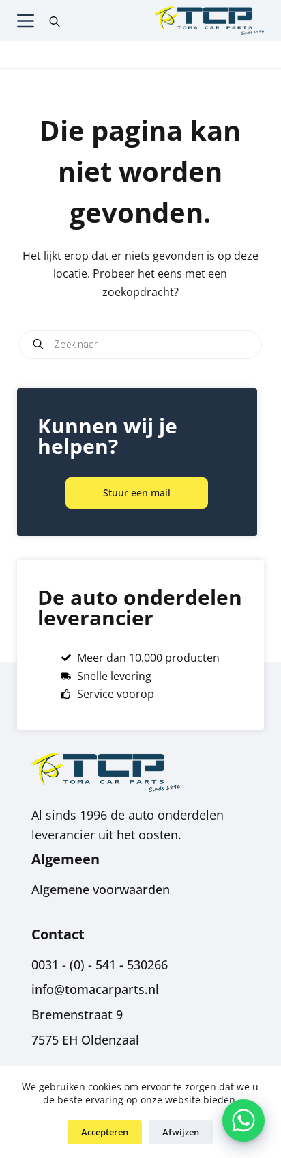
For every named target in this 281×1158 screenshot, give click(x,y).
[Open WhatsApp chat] (243, 1120)
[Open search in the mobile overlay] (54, 20)
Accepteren (104, 1132)
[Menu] (25, 20)
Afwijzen (180, 1132)
